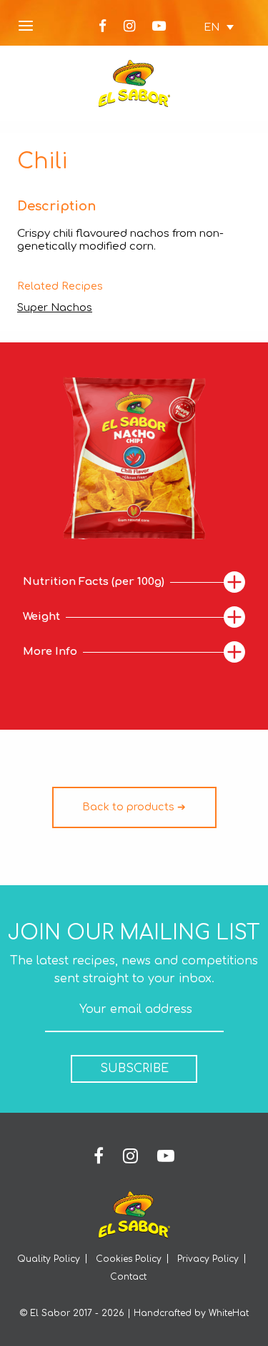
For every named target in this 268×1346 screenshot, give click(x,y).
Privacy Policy (208, 1259)
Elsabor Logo (134, 83)
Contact (128, 1277)
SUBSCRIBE (134, 1068)
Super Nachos (54, 307)
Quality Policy (48, 1259)
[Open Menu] (25, 26)
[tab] (134, 582)
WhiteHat (229, 1313)
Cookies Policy (129, 1259)
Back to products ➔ (134, 806)
